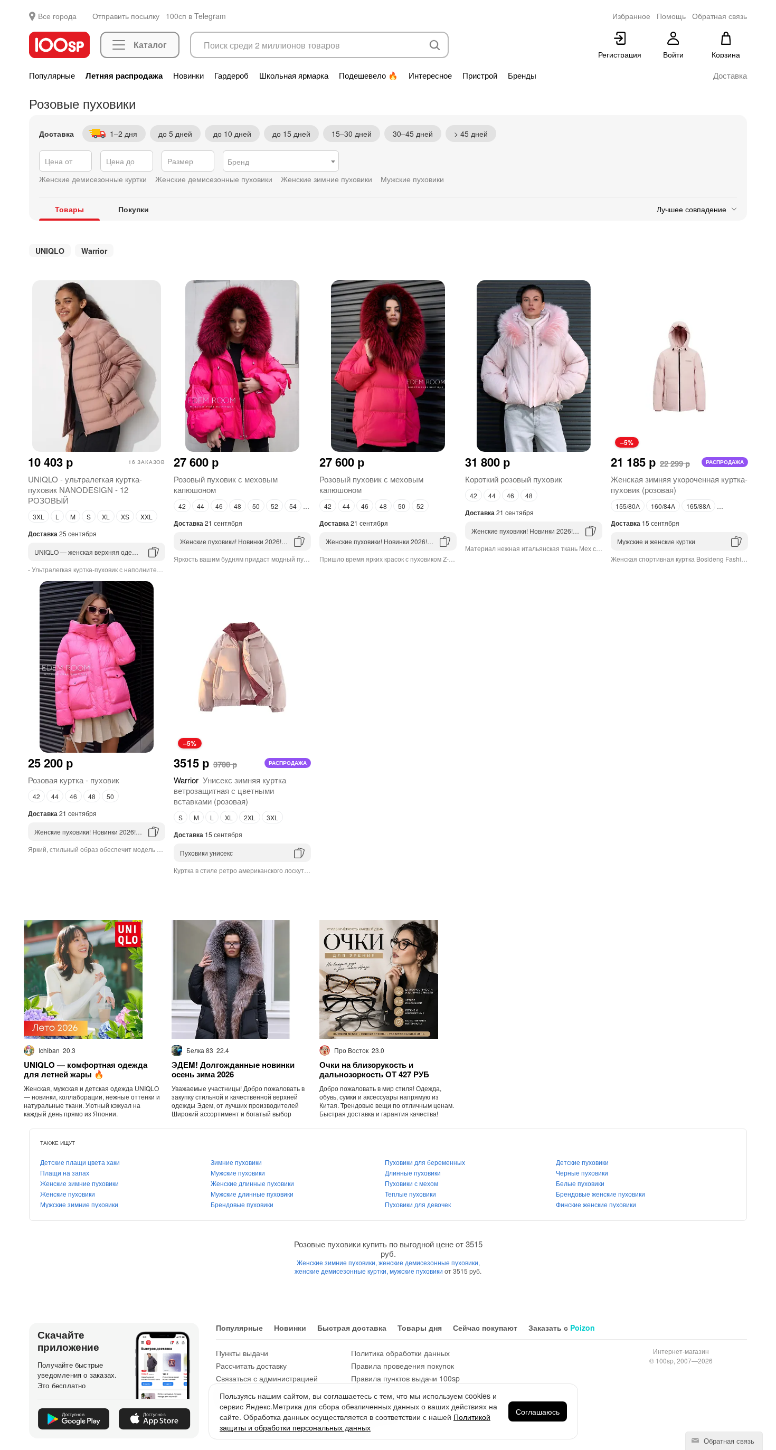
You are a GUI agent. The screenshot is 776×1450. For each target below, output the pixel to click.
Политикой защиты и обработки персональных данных (355, 1422)
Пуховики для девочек (418, 1204)
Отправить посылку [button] (125, 16)
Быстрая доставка (351, 1327)
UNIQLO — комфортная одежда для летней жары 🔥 (85, 1069)
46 (219, 505)
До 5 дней (175, 133)
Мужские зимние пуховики (79, 1204)
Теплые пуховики (410, 1193)
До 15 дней (291, 133)
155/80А (628, 505)
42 (182, 505)
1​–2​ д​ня (123, 133)
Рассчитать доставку (251, 1365)
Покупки (133, 209)
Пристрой (479, 75)
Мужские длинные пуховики (252, 1193)
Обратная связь (728, 1441)
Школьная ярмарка (293, 75)
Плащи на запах (64, 1172)
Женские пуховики (67, 1193)
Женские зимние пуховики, (337, 1262)
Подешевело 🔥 (368, 75)
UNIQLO (49, 250)
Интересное (430, 75)
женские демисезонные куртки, (342, 1270)
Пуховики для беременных (425, 1162)
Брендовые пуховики (242, 1204)
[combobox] (281, 161)
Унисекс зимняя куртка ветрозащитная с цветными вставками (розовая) (230, 790)
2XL (249, 817)
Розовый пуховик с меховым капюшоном (226, 484)
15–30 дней (352, 133)
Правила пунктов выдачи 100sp (405, 1378)
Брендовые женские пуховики (600, 1193)
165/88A (698, 505)
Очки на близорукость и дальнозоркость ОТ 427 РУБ (374, 1069)
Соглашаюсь (538, 1411)
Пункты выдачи (242, 1353)
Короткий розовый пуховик (513, 479)
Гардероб (231, 75)
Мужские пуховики (238, 1172)
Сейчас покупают (485, 1327)
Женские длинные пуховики (252, 1183)
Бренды (522, 75)
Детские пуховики (582, 1162)
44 (200, 505)
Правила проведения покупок (402, 1365)
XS (125, 516)
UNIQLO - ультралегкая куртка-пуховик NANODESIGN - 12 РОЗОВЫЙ (85, 489)
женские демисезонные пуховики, (429, 1262)
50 (256, 505)
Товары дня (420, 1327)
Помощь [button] (671, 16)
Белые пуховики (580, 1183)
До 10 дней (232, 133)
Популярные (52, 75)
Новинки (188, 75)
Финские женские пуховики (596, 1204)
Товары (69, 209)
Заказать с (561, 1327)
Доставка (730, 75)
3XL (38, 516)
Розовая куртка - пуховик (73, 779)
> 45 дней (471, 133)
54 (293, 505)
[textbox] (280, 161)
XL (106, 516)
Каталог (150, 45)
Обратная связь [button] (719, 16)
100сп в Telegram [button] (196, 16)
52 (274, 505)
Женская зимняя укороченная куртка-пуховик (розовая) (679, 484)
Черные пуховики (582, 1172)
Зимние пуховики (236, 1162)
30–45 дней (413, 133)
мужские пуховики (417, 1270)
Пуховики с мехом (411, 1183)
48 (237, 505)
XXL (146, 516)
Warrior (94, 250)
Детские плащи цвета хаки (80, 1162)
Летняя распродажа (124, 75)
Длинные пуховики (413, 1172)
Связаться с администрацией (267, 1378)
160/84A (663, 505)
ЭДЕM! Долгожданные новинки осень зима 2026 (233, 1069)
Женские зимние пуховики (79, 1183)
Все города (57, 16)
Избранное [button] (631, 16)
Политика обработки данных (400, 1353)
